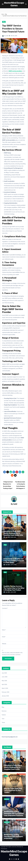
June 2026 (4, 676)
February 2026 (5, 692)
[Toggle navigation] (2, 4)
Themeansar (4, 848)
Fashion (4, 715)
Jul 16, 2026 (13, 537)
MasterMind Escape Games (14, 4)
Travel (3, 722)
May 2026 (4, 680)
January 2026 (5, 696)
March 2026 (5, 688)
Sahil (7, 35)
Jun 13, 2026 (13, 564)
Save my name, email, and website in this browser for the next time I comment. (12, 653)
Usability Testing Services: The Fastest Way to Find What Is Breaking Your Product (13, 588)
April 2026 (4, 684)
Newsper (19, 846)
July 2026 (4, 673)
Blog (4, 21)
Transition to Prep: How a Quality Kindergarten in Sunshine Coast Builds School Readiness (13, 534)
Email (3, 636)
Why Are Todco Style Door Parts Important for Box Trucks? (13, 790)
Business (4, 711)
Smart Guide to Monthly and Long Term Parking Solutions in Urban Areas (13, 561)
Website (4, 643)
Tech (3, 718)
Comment (5, 608)
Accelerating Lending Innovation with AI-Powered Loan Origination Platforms (14, 813)
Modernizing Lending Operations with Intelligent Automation (13, 836)
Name (4, 630)
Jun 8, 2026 (13, 592)
